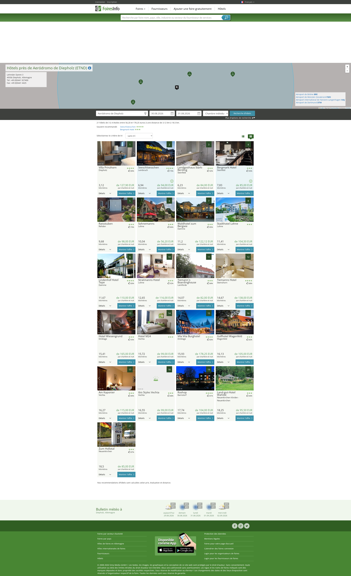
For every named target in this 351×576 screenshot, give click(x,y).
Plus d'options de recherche (238, 118)
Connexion (100, 2)
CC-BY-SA (348, 108)
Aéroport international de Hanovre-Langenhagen (320, 99)
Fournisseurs (159, 9)
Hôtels (222, 9)
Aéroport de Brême (307, 94)
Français (249, 2)
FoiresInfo (109, 8)
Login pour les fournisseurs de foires (221, 558)
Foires (140, 9)
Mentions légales (212, 538)
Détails (102, 193)
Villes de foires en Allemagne (110, 543)
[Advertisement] (175, 42)
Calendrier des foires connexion (219, 548)
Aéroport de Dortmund (309, 102)
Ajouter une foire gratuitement (193, 9)
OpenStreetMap (335, 108)
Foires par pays (104, 538)
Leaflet (322, 108)
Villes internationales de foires (111, 548)
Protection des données (215, 533)
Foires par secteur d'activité (110, 533)
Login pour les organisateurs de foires (221, 553)
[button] (175, 86)
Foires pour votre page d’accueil (218, 543)
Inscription (112, 2)
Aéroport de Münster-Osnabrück (313, 97)
